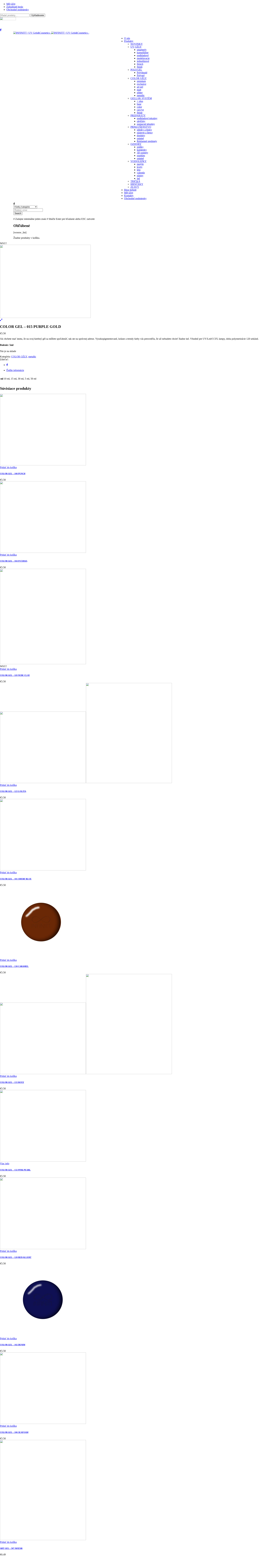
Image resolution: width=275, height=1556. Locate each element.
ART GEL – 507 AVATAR (11, 1548)
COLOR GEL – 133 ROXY (12, 1082)
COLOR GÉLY (19, 356)
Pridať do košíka (8, 467)
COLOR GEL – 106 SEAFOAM (14, 1432)
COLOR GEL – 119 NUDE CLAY (15, 675)
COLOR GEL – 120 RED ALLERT (15, 1257)
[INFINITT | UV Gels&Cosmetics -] (51, 32)
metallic (32, 356)
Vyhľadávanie (37, 15)
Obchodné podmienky (17, 9)
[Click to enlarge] (1, 320)
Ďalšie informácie (15, 370)
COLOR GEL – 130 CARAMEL (14, 966)
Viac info (4, 1163)
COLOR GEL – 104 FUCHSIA (13, 561)
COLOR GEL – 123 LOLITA (13, 791)
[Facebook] (7, 364)
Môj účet (10, 4)
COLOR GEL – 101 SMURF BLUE (16, 879)
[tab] (140, 370)
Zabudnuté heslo (14, 6)
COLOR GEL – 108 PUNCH (12, 473)
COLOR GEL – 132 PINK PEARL (15, 1170)
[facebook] (0, 30)
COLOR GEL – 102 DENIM (12, 1345)
